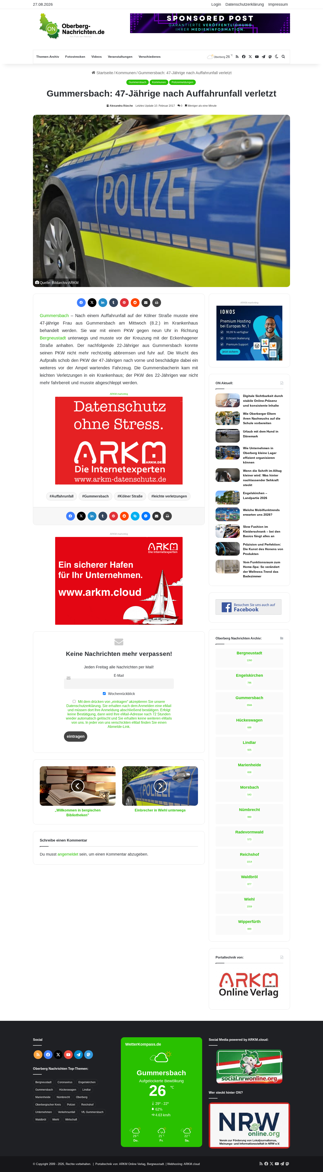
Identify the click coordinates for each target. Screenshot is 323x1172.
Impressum (278, 4)
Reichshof (87, 1104)
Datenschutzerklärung (244, 4)
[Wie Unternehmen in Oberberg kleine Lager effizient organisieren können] (228, 452)
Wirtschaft (71, 1119)
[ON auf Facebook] (248, 613)
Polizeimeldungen (182, 82)
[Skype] (135, 516)
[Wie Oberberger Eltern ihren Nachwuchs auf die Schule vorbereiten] (228, 418)
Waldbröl (40, 1119)
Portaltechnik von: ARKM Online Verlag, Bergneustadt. (130, 1164)
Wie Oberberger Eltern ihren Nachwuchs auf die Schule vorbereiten (261, 418)
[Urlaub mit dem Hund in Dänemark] (228, 436)
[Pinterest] (124, 302)
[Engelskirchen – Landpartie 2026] (228, 497)
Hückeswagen (67, 1089)
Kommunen (126, 73)
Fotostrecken (75, 56)
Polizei (71, 1104)
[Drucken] (156, 302)
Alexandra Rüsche (121, 105)
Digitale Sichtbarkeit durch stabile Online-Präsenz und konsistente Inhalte (263, 400)
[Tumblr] (113, 302)
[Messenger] (146, 516)
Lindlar (86, 1089)
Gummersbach (137, 82)
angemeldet (68, 854)
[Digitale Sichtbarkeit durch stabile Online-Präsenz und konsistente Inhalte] (228, 400)
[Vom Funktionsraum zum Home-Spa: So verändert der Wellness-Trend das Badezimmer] (228, 566)
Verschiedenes (150, 56)
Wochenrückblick (121, 694)
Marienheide (43, 1097)
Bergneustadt (53, 338)
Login (216, 4)
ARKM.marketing (119, 394)
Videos (96, 56)
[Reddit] (135, 302)
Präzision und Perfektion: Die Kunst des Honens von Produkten (263, 549)
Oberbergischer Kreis (48, 1104)
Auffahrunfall (62, 496)
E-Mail (119, 675)
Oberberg (81, 1097)
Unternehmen (43, 1112)
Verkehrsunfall (66, 1112)
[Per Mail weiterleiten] (146, 302)
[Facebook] (81, 302)
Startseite (104, 73)
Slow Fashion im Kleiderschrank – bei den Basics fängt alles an (261, 531)
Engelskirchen (87, 1082)
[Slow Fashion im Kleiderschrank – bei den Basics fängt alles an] (228, 531)
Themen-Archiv (47, 56)
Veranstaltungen (120, 56)
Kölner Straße (131, 496)
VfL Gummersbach (92, 1112)
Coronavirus (65, 1082)
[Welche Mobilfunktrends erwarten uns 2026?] (228, 514)
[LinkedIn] (102, 302)
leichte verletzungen (170, 496)
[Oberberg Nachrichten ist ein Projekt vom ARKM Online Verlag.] (248, 1000)
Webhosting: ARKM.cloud (183, 1164)
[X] (92, 302)
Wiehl (55, 1119)
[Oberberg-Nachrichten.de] (71, 26)
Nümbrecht (63, 1097)
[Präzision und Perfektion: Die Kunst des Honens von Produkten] (228, 549)
